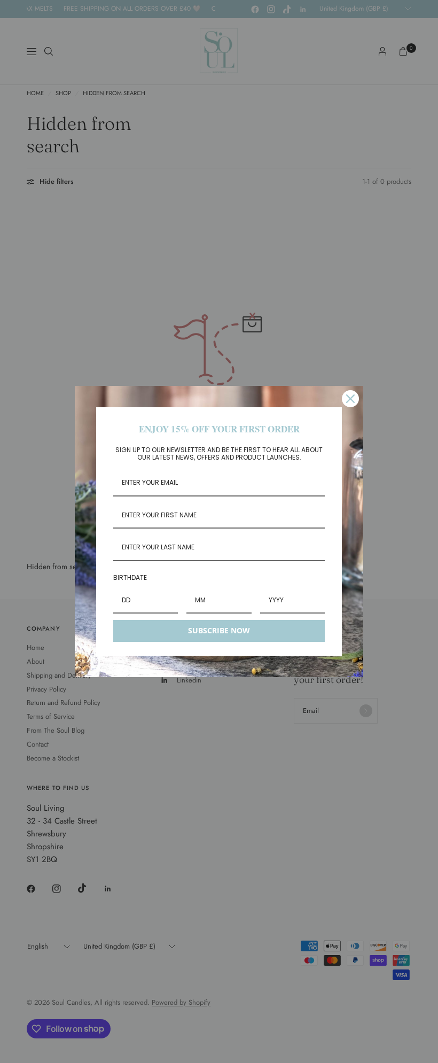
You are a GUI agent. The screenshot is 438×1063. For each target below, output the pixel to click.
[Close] (350, 399)
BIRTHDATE (130, 577)
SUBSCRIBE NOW (219, 630)
